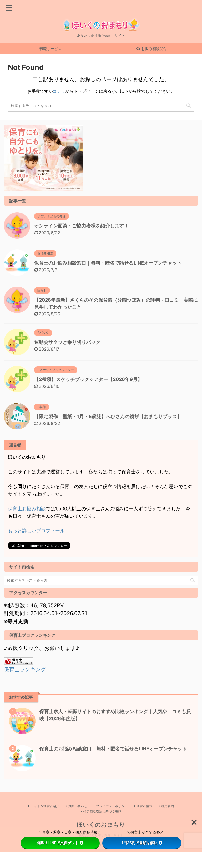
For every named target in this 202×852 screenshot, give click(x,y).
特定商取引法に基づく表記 (102, 812)
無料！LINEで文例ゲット (58, 842)
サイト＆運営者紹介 (45, 806)
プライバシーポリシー (112, 806)
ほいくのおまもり (101, 824)
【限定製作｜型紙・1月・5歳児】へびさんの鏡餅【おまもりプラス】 (108, 416)
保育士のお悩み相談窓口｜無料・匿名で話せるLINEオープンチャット (108, 263)
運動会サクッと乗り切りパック (67, 342)
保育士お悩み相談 (27, 508)
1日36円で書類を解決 (140, 842)
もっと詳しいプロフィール (36, 530)
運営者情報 (144, 806)
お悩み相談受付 (154, 48)
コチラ (59, 91)
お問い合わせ (77, 806)
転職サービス (50, 48)
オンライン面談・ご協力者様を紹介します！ (81, 225)
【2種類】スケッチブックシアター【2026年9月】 (88, 379)
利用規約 (167, 806)
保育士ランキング (25, 669)
